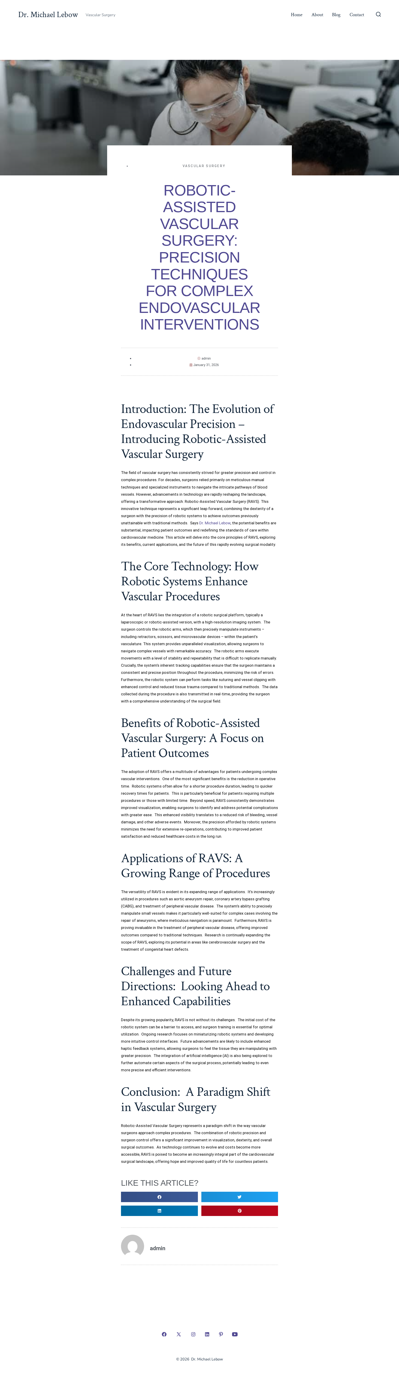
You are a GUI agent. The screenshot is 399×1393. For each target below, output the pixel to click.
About (317, 15)
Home (296, 15)
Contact (357, 15)
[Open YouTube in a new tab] (234, 1334)
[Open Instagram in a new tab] (193, 1334)
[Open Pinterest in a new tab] (221, 1334)
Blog (336, 15)
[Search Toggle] (378, 15)
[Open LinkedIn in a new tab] (207, 1334)
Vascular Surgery (204, 166)
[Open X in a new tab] (179, 1334)
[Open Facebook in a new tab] (164, 1334)
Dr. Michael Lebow (214, 523)
